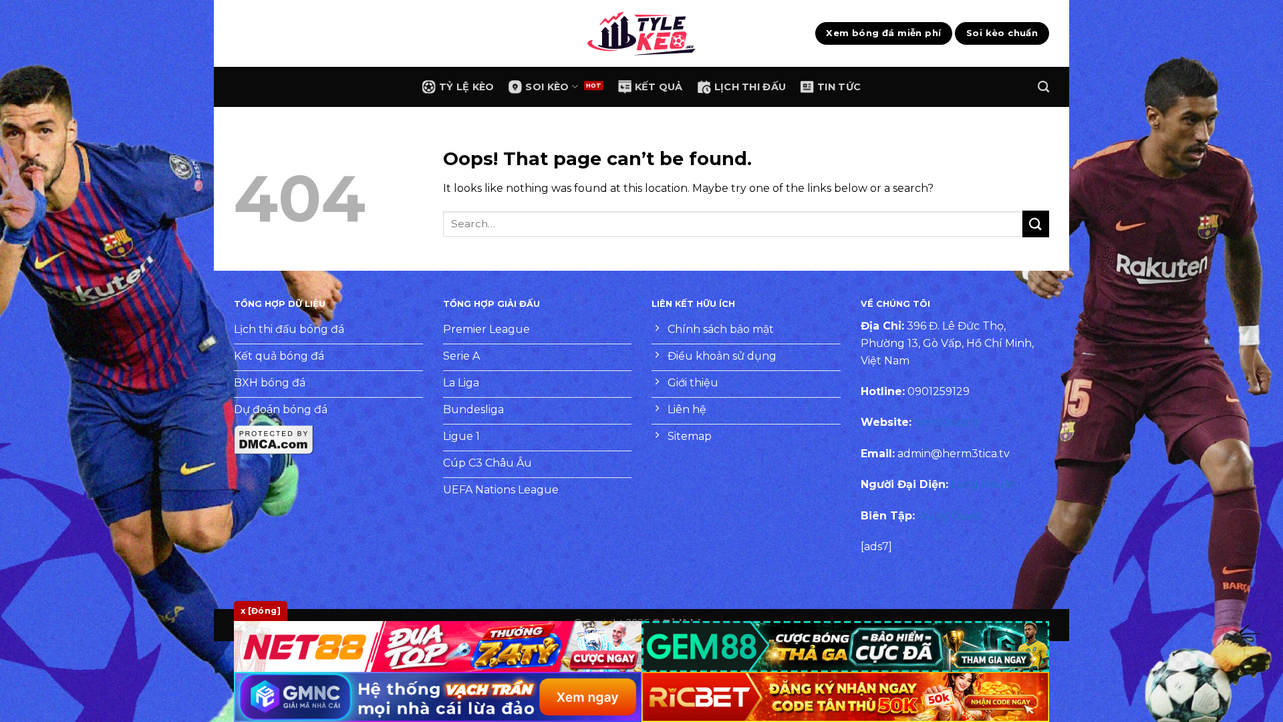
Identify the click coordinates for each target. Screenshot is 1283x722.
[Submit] (1035, 224)
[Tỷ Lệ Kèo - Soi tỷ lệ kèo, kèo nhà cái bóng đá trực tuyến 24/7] (641, 33)
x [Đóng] (261, 611)
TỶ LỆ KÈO (466, 87)
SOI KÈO (547, 87)
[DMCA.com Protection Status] (274, 439)
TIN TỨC (839, 87)
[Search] (1043, 87)
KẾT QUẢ (659, 87)
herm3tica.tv (948, 422)
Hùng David (949, 515)
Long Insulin (984, 484)
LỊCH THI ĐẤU (750, 87)
